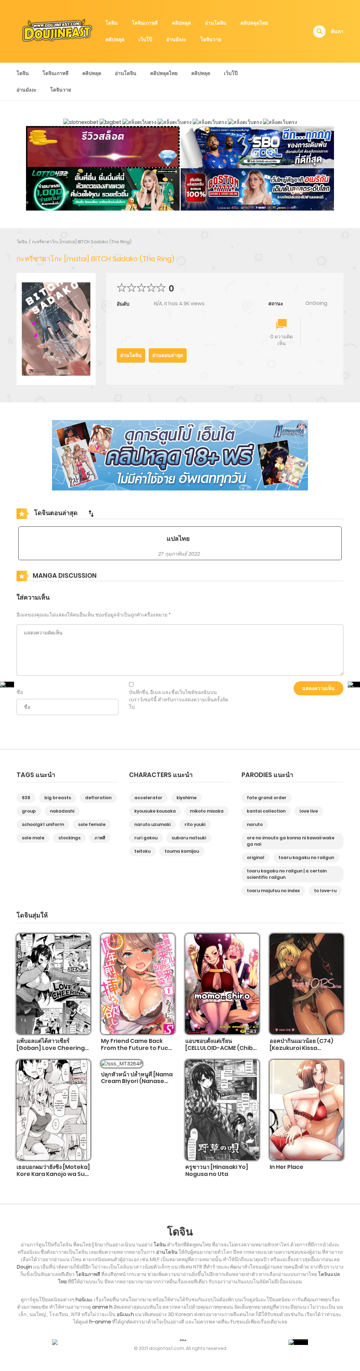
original (255, 857)
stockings (69, 838)
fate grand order (267, 798)
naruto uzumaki (152, 824)
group (29, 811)
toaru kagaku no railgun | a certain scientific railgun (287, 874)
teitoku (142, 851)
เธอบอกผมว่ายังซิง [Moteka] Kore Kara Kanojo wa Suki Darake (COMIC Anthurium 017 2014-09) (53, 1177)
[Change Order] (91, 513)
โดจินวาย (210, 39)
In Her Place (286, 1167)
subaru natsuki (189, 838)
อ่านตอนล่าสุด (167, 355)
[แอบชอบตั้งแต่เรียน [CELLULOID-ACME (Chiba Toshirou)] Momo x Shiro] (222, 983)
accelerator (148, 798)
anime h (102, 1306)
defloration (98, 798)
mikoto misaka (207, 811)
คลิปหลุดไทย (254, 22)
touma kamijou (182, 851)
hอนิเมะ (84, 1299)
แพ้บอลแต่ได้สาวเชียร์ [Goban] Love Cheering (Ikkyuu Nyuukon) (51, 1047)
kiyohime (186, 798)
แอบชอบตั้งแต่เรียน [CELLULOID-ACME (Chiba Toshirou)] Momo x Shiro (221, 1047)
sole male (33, 838)
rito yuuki (195, 824)
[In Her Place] (306, 1109)
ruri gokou (146, 838)
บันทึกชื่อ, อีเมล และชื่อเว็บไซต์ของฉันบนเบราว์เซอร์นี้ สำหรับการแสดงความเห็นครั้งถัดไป (178, 699)
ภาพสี (100, 838)
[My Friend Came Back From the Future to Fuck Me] (138, 983)
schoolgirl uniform (43, 824)
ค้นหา (337, 31)
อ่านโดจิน (215, 22)
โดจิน (111, 22)
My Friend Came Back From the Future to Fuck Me (136, 1047)
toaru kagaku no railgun (306, 857)
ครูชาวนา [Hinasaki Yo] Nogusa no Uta (216, 1170)
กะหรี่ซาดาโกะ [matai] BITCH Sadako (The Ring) (81, 242)
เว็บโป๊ (145, 39)
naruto (255, 824)
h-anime (100, 1321)
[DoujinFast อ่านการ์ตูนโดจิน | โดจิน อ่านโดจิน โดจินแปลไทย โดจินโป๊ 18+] (57, 31)
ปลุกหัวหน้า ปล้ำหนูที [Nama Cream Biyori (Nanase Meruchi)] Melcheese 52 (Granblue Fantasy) (137, 1084)
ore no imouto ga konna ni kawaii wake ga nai (290, 841)
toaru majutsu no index (273, 891)
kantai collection (266, 811)
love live (309, 811)
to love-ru (325, 891)
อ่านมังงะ (176, 39)
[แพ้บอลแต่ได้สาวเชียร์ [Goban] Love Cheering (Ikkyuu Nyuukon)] (53, 983)
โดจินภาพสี (88, 1274)
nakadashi (62, 811)
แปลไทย (178, 538)
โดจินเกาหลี (145, 22)
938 (26, 798)
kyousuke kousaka (155, 811)
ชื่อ (20, 692)
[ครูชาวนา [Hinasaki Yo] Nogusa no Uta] (222, 1109)
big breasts (57, 798)
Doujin (24, 1266)
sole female (91, 824)
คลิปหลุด (181, 22)
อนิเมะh (125, 1314)
